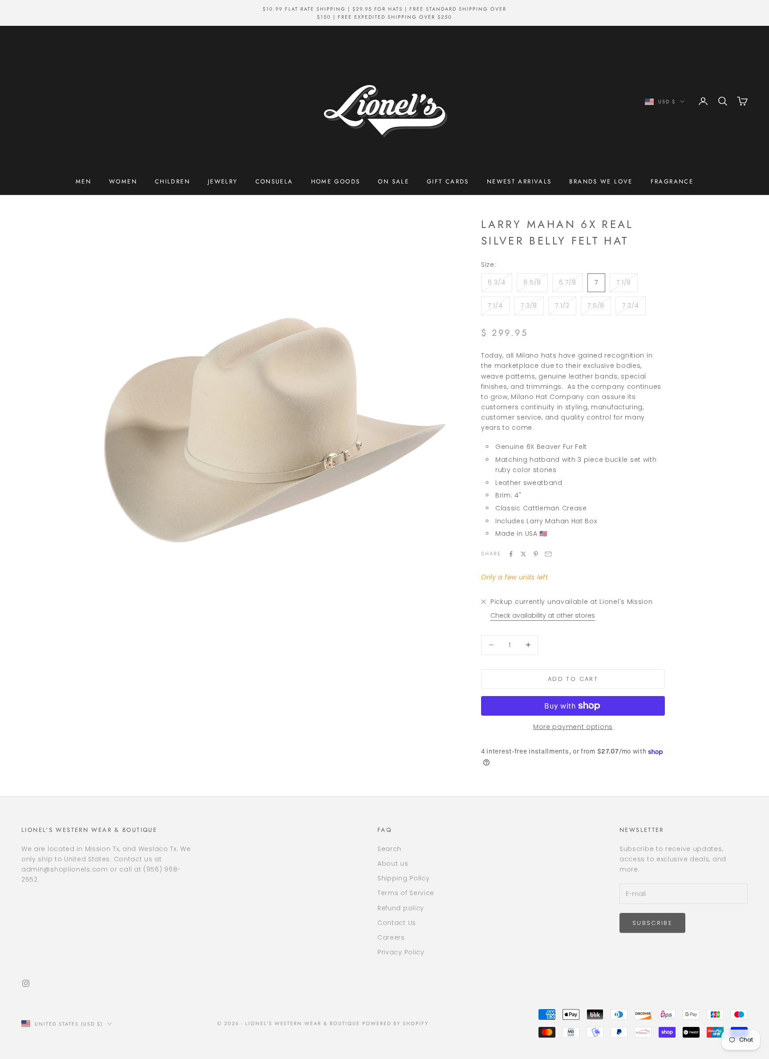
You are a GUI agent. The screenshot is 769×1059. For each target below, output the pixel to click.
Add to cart (573, 679)
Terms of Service (405, 892)
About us (393, 863)
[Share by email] (548, 554)
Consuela (274, 181)
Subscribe (652, 923)
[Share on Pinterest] (535, 554)
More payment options (573, 726)
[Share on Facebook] (510, 554)
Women (123, 181)
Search (389, 848)
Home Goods (335, 181)
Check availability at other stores (542, 615)
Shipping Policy (403, 878)
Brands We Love (600, 181)
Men (83, 181)
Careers (391, 937)
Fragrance (672, 181)
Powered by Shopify (395, 1023)
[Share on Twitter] (523, 554)
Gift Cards (448, 181)
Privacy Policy (401, 952)
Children (172, 181)
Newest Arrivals (519, 181)
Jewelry (223, 181)
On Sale (393, 181)
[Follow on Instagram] (25, 983)
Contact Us (396, 922)
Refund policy (400, 908)
